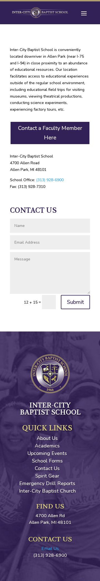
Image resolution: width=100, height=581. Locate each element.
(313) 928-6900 (50, 180)
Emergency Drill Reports (47, 483)
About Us (47, 438)
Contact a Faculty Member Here (50, 132)
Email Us (50, 549)
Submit (75, 302)
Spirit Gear (47, 476)
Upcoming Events (47, 453)
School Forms (47, 460)
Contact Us (47, 468)
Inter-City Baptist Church (47, 491)
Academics (47, 445)
